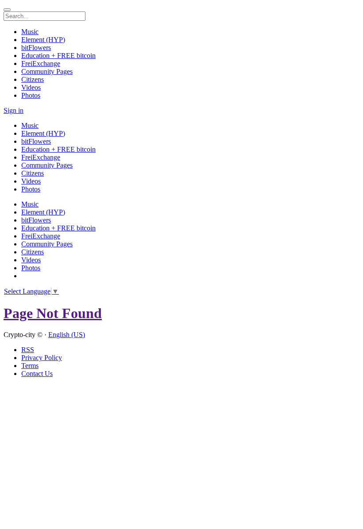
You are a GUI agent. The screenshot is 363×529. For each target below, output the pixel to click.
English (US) (66, 334)
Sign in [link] (13, 110)
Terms (30, 365)
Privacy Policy (41, 357)
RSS (27, 349)
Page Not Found (53, 313)
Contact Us (37, 373)
